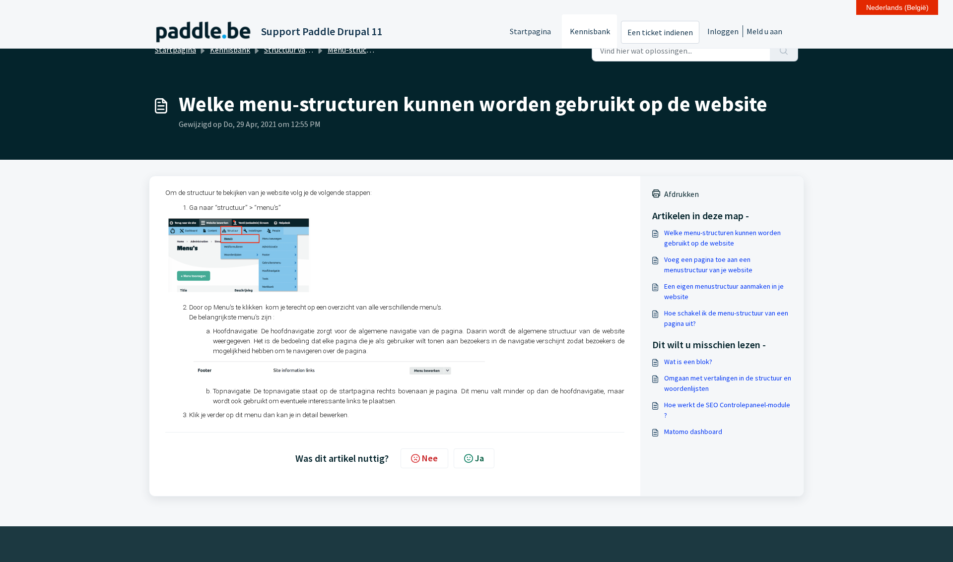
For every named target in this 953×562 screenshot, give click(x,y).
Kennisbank (590, 31)
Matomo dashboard (693, 431)
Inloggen (723, 31)
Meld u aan (764, 31)
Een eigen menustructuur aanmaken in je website (724, 291)
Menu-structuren (356, 50)
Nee (430, 458)
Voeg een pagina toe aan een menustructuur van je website (708, 264)
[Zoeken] (784, 51)
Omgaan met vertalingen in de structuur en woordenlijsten (727, 383)
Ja (479, 458)
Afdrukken (681, 194)
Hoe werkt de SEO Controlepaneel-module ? (727, 410)
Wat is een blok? (688, 361)
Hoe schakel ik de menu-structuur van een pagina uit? (726, 318)
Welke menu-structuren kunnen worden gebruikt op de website (722, 238)
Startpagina (530, 31)
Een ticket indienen (660, 32)
